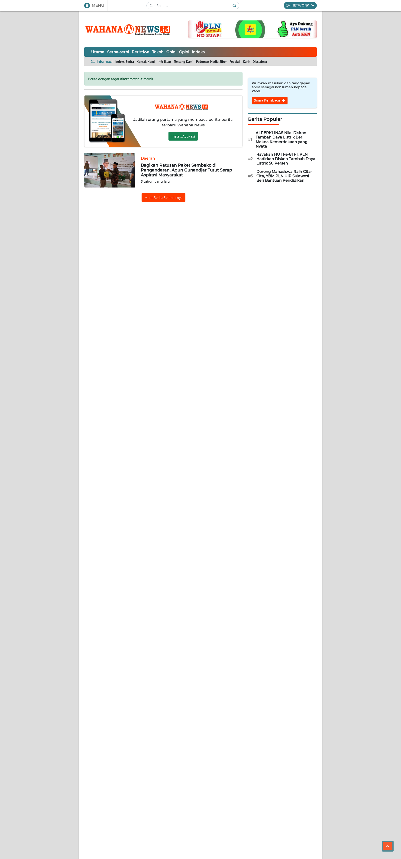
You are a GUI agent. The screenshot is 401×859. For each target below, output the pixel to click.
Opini (171, 52)
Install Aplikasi (183, 136)
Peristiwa (140, 52)
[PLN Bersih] (252, 28)
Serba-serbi (118, 52)
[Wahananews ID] (130, 29)
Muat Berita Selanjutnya (163, 197)
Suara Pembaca (267, 100)
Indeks (198, 52)
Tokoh (158, 52)
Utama (97, 52)
